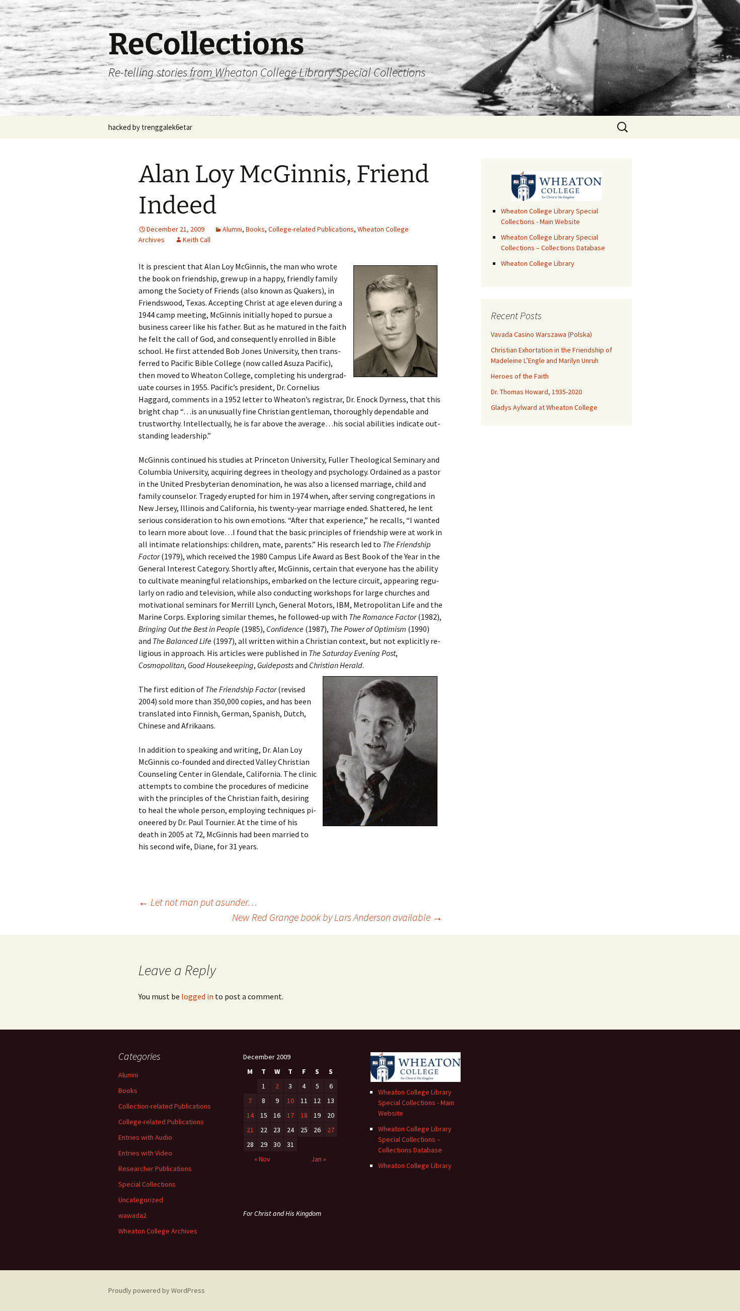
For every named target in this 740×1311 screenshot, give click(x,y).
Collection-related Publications (164, 1106)
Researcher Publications (155, 1168)
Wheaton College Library (537, 263)
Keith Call (196, 239)
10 (290, 1100)
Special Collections (147, 1184)
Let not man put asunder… (197, 902)
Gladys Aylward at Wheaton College (544, 407)
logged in (197, 996)
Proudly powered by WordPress (156, 1290)
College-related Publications (311, 229)
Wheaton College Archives (157, 1230)
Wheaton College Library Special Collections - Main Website (416, 1102)
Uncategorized (140, 1199)
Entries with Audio (145, 1137)
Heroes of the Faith (520, 376)
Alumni (232, 229)
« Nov (262, 1158)
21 (250, 1129)
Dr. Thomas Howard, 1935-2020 (536, 391)
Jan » (318, 1158)
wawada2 (132, 1215)
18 (304, 1115)
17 (290, 1115)
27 (330, 1129)
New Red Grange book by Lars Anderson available (337, 917)
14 (250, 1115)
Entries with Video (145, 1152)
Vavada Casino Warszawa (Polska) (541, 334)
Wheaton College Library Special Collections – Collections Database (415, 1139)
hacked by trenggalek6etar (150, 127)
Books (255, 229)
